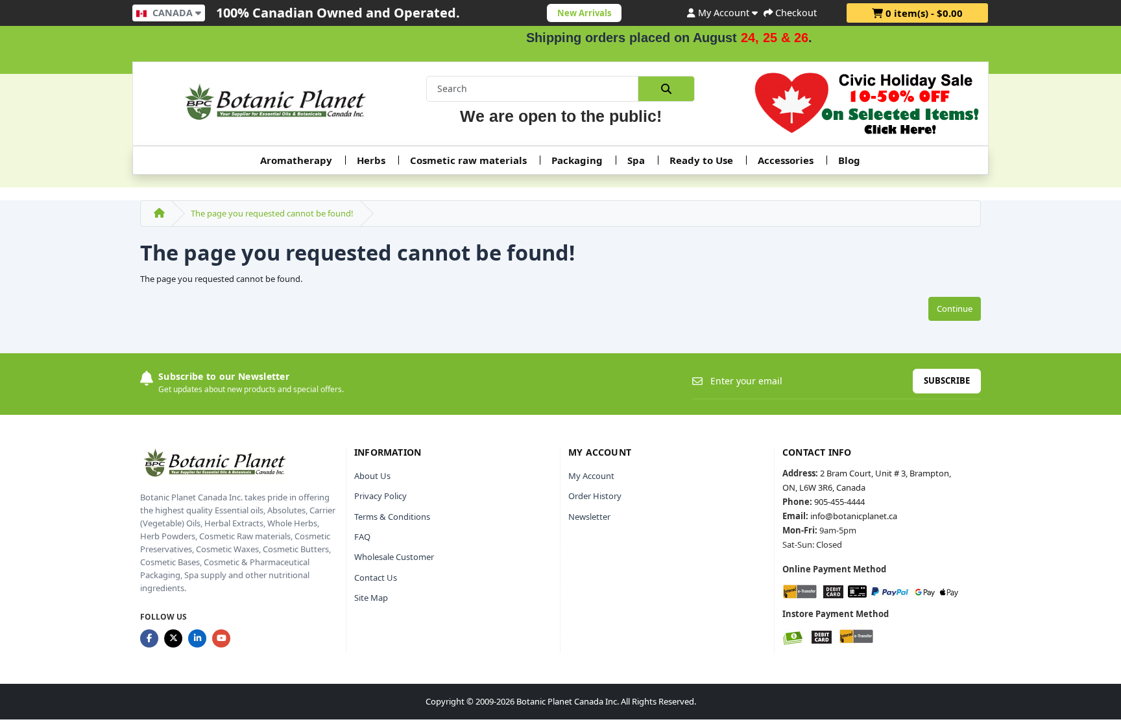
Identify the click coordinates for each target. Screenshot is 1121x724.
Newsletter (589, 516)
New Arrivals (584, 13)
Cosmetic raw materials (468, 160)
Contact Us (375, 577)
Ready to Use (701, 160)
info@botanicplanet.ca (853, 516)
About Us (372, 476)
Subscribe (947, 380)
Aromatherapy (296, 160)
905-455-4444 (839, 502)
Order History (594, 496)
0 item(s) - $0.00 (923, 12)
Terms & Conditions (392, 516)
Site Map (371, 597)
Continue (954, 308)
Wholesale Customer (394, 557)
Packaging (577, 160)
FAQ (362, 537)
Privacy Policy (380, 496)
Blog (849, 160)
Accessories (786, 160)
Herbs (371, 160)
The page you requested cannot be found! (272, 213)
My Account (591, 476)
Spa (636, 160)
